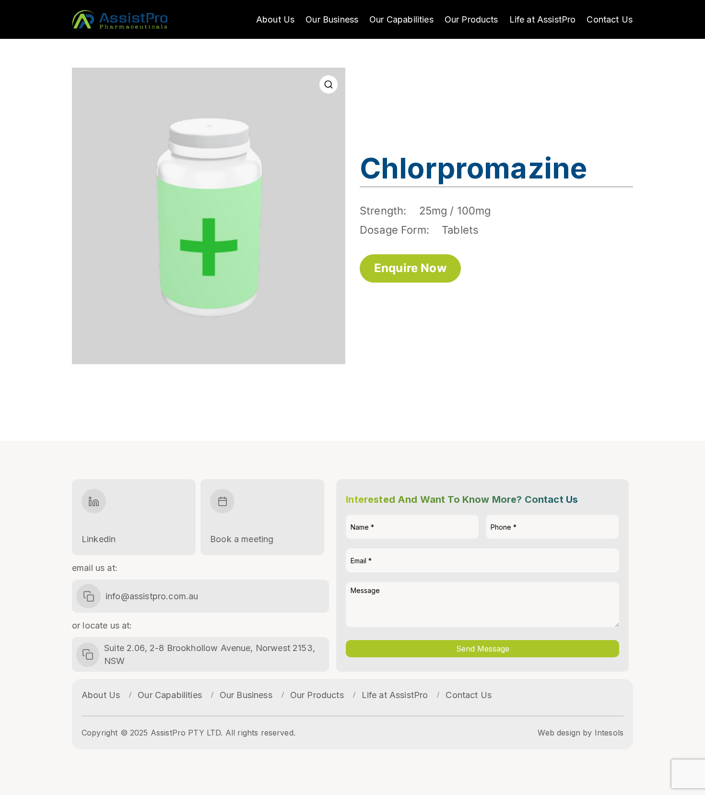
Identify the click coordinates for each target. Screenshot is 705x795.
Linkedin (99, 539)
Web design (559, 732)
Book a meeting (241, 539)
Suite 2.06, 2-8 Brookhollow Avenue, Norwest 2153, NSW (209, 654)
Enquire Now (410, 268)
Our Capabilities (401, 19)
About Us (275, 19)
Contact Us (610, 19)
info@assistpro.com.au (152, 596)
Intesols (609, 732)
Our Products (471, 19)
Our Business (332, 19)
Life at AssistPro (542, 19)
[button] (328, 84)
